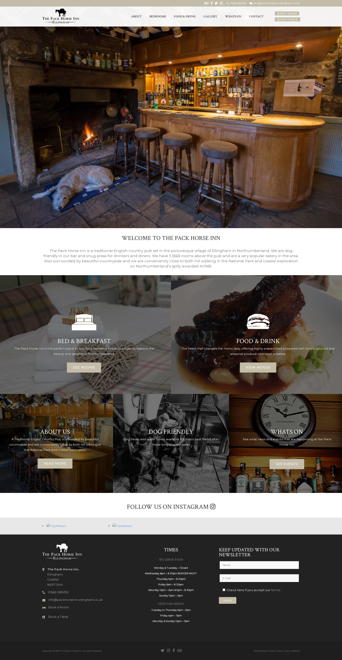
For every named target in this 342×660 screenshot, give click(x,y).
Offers (257, 651)
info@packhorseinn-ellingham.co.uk (276, 3)
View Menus (258, 367)
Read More (55, 463)
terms (275, 590)
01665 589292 (238, 3)
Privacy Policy (275, 651)
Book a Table (58, 617)
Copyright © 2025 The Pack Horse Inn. (62, 651)
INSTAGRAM (191, 507)
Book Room (287, 13)
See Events (287, 464)
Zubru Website (292, 651)
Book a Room (58, 607)
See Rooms (84, 367)
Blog (263, 651)
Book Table (287, 19)
